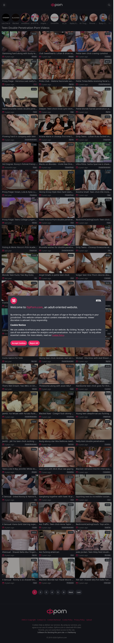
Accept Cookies (19, 343)
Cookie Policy (58, 335)
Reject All (34, 343)
